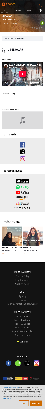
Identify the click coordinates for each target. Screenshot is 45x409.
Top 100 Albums (22, 320)
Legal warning (22, 280)
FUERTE (27, 247)
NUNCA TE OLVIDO (12, 247)
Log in (40, 10)
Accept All (36, 403)
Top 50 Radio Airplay (22, 331)
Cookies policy (22, 283)
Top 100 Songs (22, 323)
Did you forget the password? (22, 303)
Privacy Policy (22, 276)
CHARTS (30, 10)
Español (24, 341)
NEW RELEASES (4, 11)
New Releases (9, 38)
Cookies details (6, 398)
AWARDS (18, 10)
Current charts (22, 335)
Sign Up (23, 296)
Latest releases (22, 316)
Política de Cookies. (12, 395)
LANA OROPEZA (9, 250)
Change (24, 403)
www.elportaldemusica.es (11, 387)
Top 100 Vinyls (22, 327)
